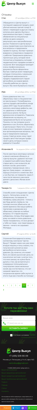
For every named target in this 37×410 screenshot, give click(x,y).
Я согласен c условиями (21, 335)
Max (26, 408)
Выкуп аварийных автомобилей (14, 373)
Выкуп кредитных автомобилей (14, 376)
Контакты (5, 391)
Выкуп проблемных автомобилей (14, 379)
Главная (4, 385)
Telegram (17, 408)
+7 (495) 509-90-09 (5, 408)
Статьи (4, 388)
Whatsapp (34, 408)
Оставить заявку (18, 328)
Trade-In (4, 382)
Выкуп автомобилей (9, 370)
